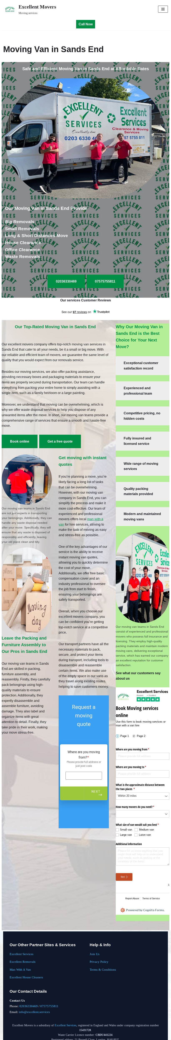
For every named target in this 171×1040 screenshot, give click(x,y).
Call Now (86, 24)
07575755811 (49, 1006)
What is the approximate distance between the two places (140, 787)
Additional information (129, 844)
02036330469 (28, 1006)
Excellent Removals (22, 961)
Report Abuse (132, 898)
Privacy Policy (99, 961)
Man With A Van (20, 969)
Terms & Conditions (103, 969)
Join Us (94, 954)
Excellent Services (21, 954)
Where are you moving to (136, 767)
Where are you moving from (137, 749)
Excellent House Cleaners (26, 977)
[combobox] (142, 796)
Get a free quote (60, 441)
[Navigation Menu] (163, 9)
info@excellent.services (34, 1012)
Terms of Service (151, 898)
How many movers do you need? (140, 807)
